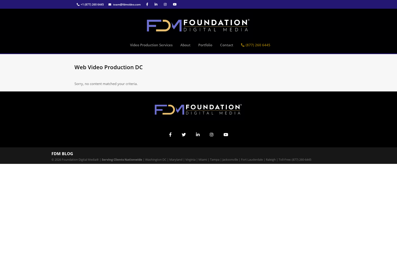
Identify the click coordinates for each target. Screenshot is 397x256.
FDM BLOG (62, 153)
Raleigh (271, 159)
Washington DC (155, 159)
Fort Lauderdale (252, 159)
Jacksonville (230, 159)
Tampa (214, 159)
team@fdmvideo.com (126, 4)
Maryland (175, 159)
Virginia (190, 159)
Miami (202, 159)
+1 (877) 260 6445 (92, 4)
